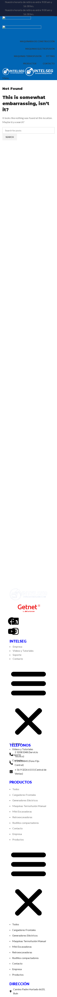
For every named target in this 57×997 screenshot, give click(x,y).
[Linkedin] (15, 621)
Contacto (18, 658)
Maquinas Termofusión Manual (29, 805)
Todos (15, 789)
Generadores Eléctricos (25, 800)
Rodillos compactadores (25, 822)
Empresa (17, 646)
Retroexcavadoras (22, 817)
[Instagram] (15, 631)
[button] (29, 702)
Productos (18, 839)
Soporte (17, 654)
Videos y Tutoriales (23, 650)
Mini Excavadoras (22, 811)
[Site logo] (16, 20)
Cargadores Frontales (24, 794)
